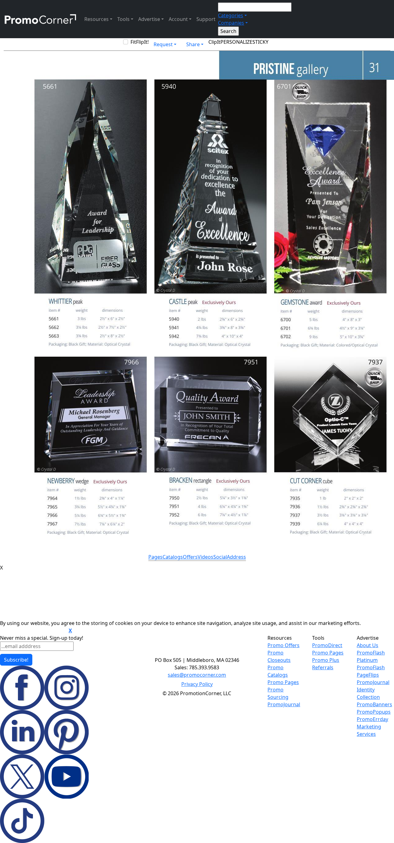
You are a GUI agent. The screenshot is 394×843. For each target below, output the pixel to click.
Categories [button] (230, 15)
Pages (155, 556)
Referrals (322, 667)
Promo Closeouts (279, 656)
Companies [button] (231, 22)
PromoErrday (372, 719)
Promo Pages (283, 682)
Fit (133, 42)
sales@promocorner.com (197, 674)
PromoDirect (327, 645)
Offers (190, 556)
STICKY (260, 42)
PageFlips (368, 674)
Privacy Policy (197, 684)
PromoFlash (371, 667)
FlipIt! (142, 42)
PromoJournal (283, 704)
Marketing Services (369, 730)
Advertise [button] (149, 19)
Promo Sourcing (277, 693)
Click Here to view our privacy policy (33, 631)
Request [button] (163, 44)
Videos (205, 556)
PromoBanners (374, 704)
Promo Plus (325, 660)
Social (220, 556)
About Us (367, 645)
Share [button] (193, 44)
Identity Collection (368, 693)
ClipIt (214, 42)
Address (236, 556)
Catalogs (173, 556)
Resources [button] (96, 19)
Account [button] (178, 19)
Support (205, 19)
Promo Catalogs (277, 671)
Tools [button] (123, 19)
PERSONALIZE (236, 42)
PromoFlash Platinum (371, 656)
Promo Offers (283, 645)
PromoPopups (374, 711)
